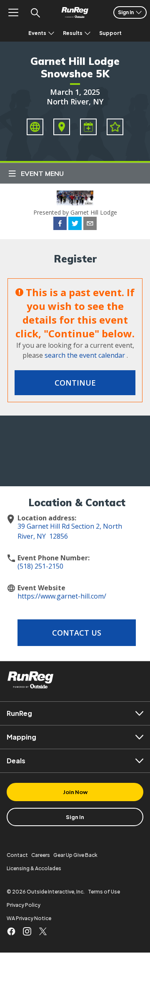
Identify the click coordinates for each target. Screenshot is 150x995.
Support (110, 33)
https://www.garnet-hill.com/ (62, 596)
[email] (90, 225)
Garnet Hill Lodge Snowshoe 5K (75, 67)
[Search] (35, 12)
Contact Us (76, 633)
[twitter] (75, 225)
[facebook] (60, 225)
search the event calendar (85, 355)
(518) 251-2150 (40, 566)
